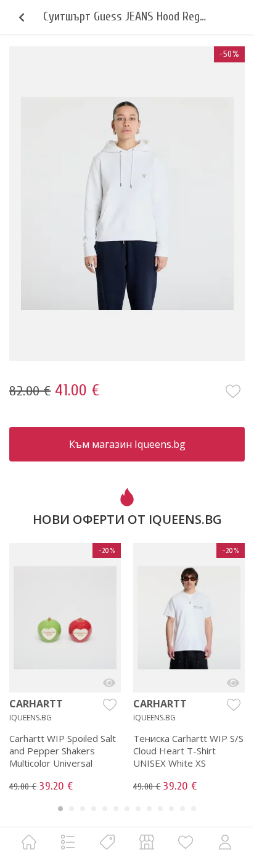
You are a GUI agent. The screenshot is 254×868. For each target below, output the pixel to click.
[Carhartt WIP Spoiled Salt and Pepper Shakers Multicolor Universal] (109, 682)
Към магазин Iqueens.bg (127, 444)
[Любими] (185, 841)
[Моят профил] (225, 841)
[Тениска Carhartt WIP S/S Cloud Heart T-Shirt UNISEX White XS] (233, 682)
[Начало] (29, 841)
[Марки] (107, 841)
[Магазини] (146, 841)
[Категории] (67, 841)
